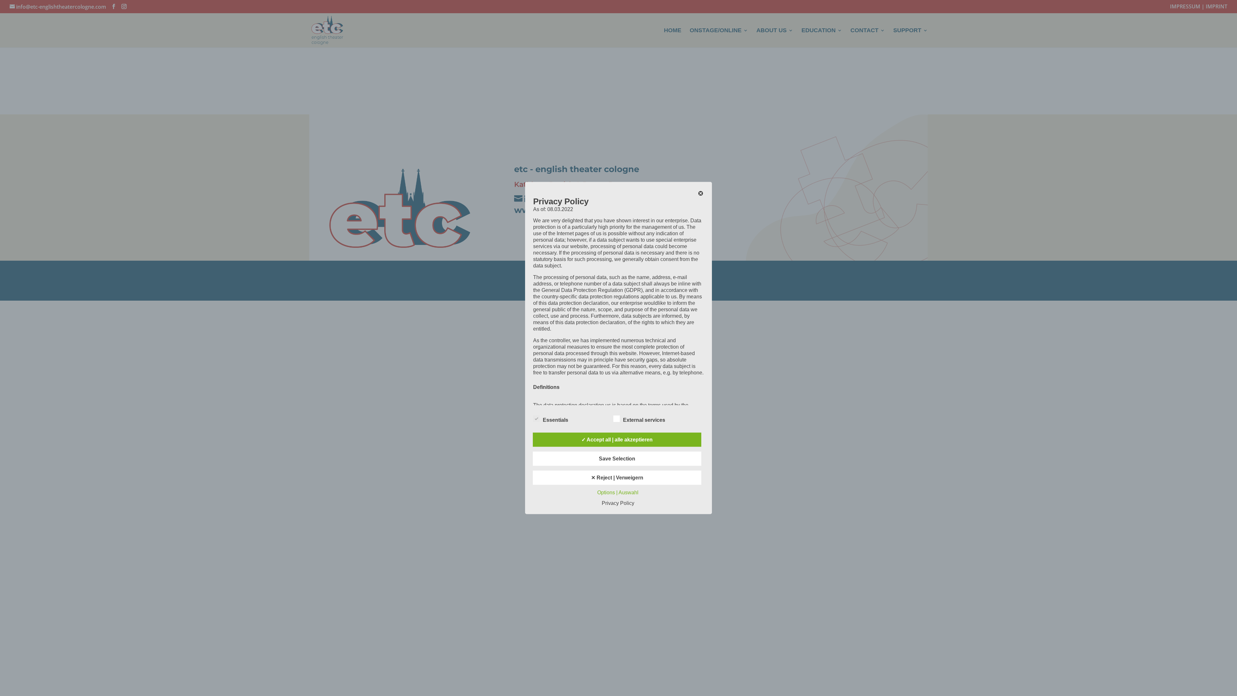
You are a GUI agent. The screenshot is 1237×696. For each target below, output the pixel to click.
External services (644, 420)
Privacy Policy (618, 503)
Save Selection (617, 458)
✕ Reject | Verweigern (617, 477)
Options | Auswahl (617, 492)
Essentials (555, 420)
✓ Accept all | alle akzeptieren (617, 439)
